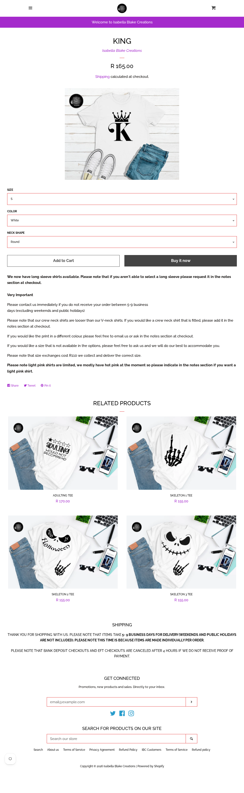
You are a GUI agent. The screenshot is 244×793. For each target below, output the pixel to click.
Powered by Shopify (150, 766)
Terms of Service (74, 749)
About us (53, 749)
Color (12, 211)
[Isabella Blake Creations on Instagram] (131, 714)
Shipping (102, 77)
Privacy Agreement (102, 749)
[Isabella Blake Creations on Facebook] (122, 714)
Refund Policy (128, 749)
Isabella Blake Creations (122, 50)
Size (10, 190)
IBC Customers (151, 749)
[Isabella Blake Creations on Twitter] (113, 714)
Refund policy (201, 749)
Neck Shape (16, 232)
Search (38, 749)
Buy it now (180, 260)
